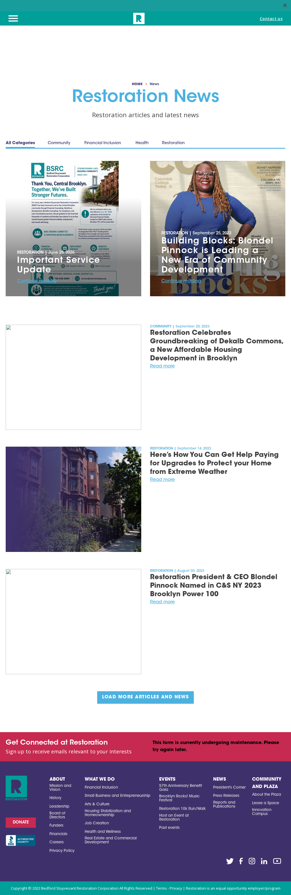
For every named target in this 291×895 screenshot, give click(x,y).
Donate (21, 823)
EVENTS (167, 779)
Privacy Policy (61, 851)
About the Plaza (266, 795)
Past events (169, 828)
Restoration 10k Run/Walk (182, 809)
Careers (56, 842)
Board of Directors (57, 815)
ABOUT (57, 779)
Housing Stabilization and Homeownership (108, 813)
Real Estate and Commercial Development (111, 840)
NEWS (219, 779)
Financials (58, 834)
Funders (56, 825)
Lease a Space (265, 803)
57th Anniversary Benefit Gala (180, 788)
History (55, 798)
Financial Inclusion (101, 787)
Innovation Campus (261, 812)
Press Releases (226, 796)
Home (137, 84)
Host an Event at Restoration (174, 818)
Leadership (59, 806)
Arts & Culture (97, 804)
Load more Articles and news (145, 697)
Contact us (271, 18)
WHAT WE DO (100, 779)
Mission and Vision (60, 788)
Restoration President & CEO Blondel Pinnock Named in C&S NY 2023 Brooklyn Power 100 (213, 586)
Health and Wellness (103, 832)
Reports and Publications (224, 804)
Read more (162, 366)
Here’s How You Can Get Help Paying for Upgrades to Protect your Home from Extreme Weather (214, 464)
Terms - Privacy (169, 888)
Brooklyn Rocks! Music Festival (179, 798)
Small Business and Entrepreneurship (117, 796)
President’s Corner (229, 787)
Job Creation (97, 823)
